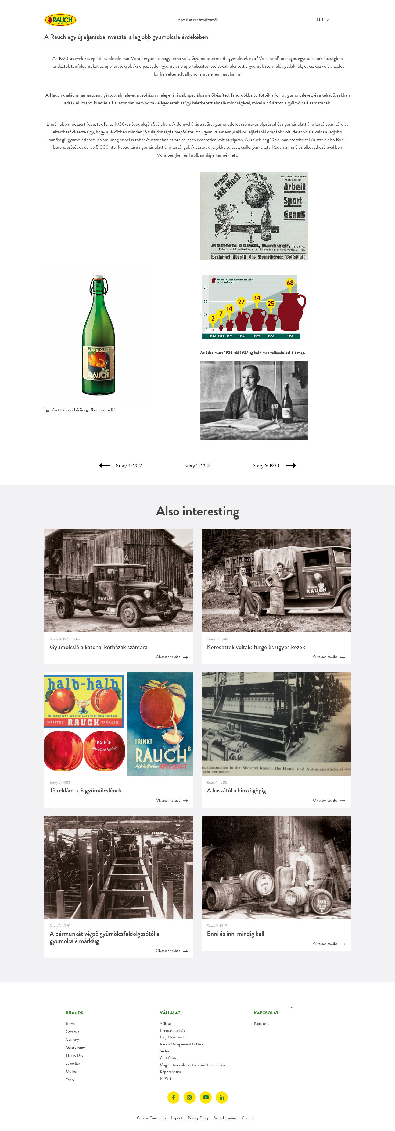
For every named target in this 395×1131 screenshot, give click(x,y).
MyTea (71, 1071)
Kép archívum (170, 1072)
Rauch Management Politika (181, 1044)
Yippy (70, 1079)
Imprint (176, 1118)
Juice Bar (73, 1063)
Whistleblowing (225, 1118)
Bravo (70, 1023)
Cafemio (72, 1031)
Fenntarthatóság (172, 1030)
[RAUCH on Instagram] (190, 1097)
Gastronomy (75, 1047)
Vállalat (165, 1023)
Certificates (169, 1058)
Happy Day (74, 1055)
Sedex (164, 1051)
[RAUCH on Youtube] (206, 1097)
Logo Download (172, 1037)
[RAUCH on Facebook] (173, 1097)
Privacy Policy (198, 1118)
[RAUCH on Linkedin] (222, 1097)
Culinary (72, 1039)
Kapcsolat (261, 1023)
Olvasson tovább (168, 656)
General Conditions (151, 1118)
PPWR (165, 1079)
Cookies (248, 1118)
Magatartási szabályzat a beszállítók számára (192, 1065)
